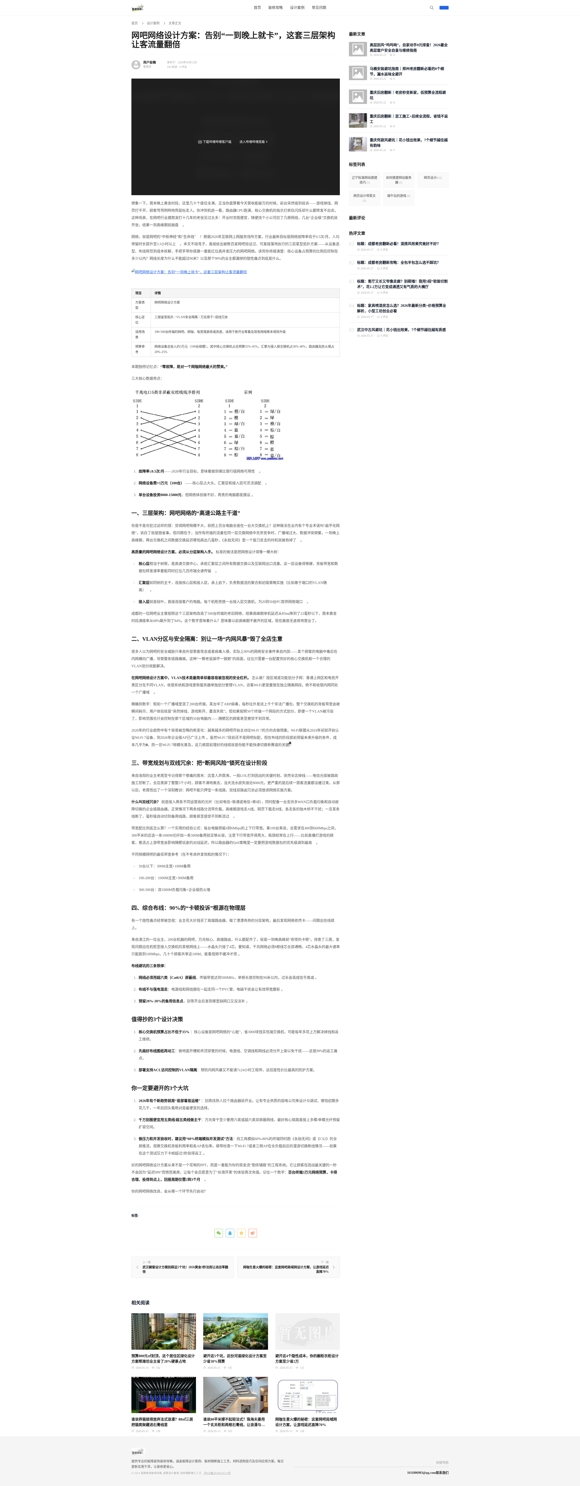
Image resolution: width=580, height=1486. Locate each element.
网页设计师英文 (364, 198)
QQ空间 (241, 1233)
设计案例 (153, 23)
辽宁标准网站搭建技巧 (364, 180)
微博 (252, 1233)
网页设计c (433, 177)
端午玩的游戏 (398, 195)
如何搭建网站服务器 (398, 180)
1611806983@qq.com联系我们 (428, 1472)
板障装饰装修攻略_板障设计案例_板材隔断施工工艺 (171, 1473)
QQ (230, 1233)
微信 (218, 1233)
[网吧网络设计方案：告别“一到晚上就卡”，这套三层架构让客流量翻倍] (189, 272)
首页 (134, 23)
